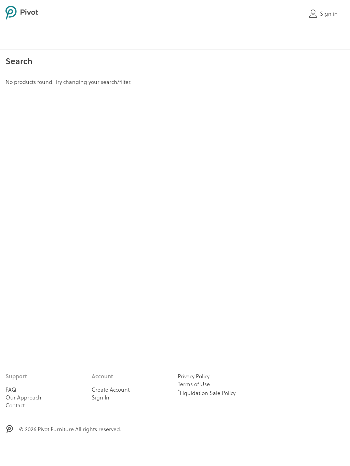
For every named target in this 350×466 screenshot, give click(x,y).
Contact (15, 405)
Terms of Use (194, 384)
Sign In (100, 397)
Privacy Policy (194, 376)
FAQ (10, 389)
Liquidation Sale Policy (206, 392)
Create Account (111, 389)
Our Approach (23, 397)
